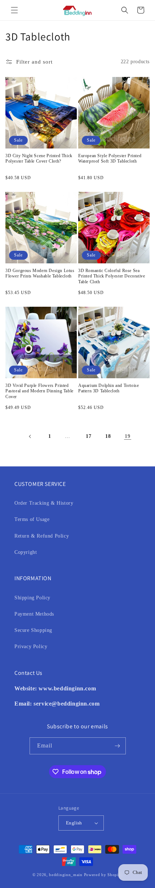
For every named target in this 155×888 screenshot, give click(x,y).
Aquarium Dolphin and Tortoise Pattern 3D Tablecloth (108, 388)
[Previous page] (30, 436)
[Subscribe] (117, 745)
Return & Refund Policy (41, 536)
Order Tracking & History (43, 503)
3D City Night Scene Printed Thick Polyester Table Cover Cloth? (38, 158)
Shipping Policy (32, 597)
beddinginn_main (66, 874)
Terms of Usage (31, 519)
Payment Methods (34, 614)
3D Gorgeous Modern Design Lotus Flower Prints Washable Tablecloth (40, 273)
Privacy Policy (30, 646)
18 (108, 436)
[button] (14, 10)
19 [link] (127, 436)
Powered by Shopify (103, 874)
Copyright (25, 552)
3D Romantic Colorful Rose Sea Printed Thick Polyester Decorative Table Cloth (111, 276)
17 (88, 436)
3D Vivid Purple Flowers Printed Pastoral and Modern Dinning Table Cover (39, 391)
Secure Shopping (33, 630)
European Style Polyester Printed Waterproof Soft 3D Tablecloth (109, 158)
